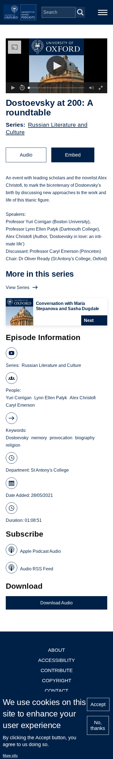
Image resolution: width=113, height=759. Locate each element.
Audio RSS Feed (36, 569)
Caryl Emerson (20, 405)
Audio (26, 155)
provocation (61, 437)
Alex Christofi (83, 397)
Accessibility (56, 660)
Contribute (57, 670)
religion (13, 445)
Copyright (56, 680)
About (56, 650)
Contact (56, 690)
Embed (73, 155)
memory (39, 437)
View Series (17, 287)
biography (85, 437)
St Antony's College (50, 470)
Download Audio (56, 603)
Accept (98, 704)
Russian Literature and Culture (51, 365)
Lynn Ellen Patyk (50, 397)
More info (10, 756)
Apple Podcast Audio (40, 551)
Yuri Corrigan (19, 397)
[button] (56, 66)
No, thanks (98, 725)
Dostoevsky (17, 437)
